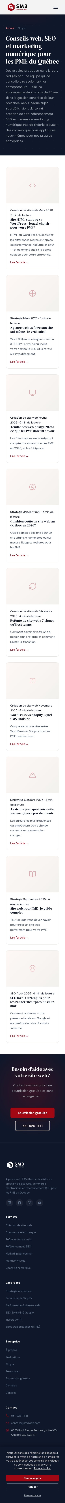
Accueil (10, 28)
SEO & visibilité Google (20, 1312)
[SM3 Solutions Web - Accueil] (17, 7)
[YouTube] (39, 1202)
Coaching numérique (18, 1268)
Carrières (11, 1385)
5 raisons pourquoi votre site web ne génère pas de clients (32, 811)
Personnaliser (32, 1495)
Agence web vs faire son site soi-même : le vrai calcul (31, 329)
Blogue (10, 1364)
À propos (11, 1350)
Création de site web (19, 1225)
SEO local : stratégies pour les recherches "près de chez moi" (32, 1002)
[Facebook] (19, 1202)
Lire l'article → (19, 262)
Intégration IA (14, 1319)
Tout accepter (32, 1478)
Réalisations (13, 1357)
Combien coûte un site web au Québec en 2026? (32, 523)
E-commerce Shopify (19, 1298)
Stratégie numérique (18, 1291)
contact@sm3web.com (25, 1423)
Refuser (32, 1486)
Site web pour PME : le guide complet (31, 910)
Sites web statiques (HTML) (23, 1326)
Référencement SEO (18, 1246)
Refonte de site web (18, 1239)
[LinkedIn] (9, 1202)
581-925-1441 (33, 1126)
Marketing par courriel (19, 1253)
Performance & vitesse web (23, 1305)
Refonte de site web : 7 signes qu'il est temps (32, 622)
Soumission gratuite (32, 1113)
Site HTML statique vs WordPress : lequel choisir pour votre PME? (29, 223)
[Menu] (55, 7)
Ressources (13, 1371)
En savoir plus (42, 1468)
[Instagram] (29, 1202)
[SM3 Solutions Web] (15, 1165)
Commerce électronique (21, 1232)
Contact (11, 1392)
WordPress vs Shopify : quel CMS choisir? (31, 716)
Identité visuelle (15, 1260)
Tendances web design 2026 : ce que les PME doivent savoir (32, 429)
